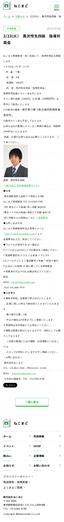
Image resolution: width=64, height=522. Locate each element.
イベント (8, 446)
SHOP (37, 446)
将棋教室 (38, 436)
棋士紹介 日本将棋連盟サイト (22, 185)
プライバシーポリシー (17, 476)
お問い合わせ (41, 465)
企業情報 (38, 456)
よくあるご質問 (12, 487)
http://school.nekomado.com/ (20, 234)
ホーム (7, 16)
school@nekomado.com (23, 282)
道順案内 (43, 218)
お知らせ (20, 16)
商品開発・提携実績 (15, 482)
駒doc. (7, 456)
